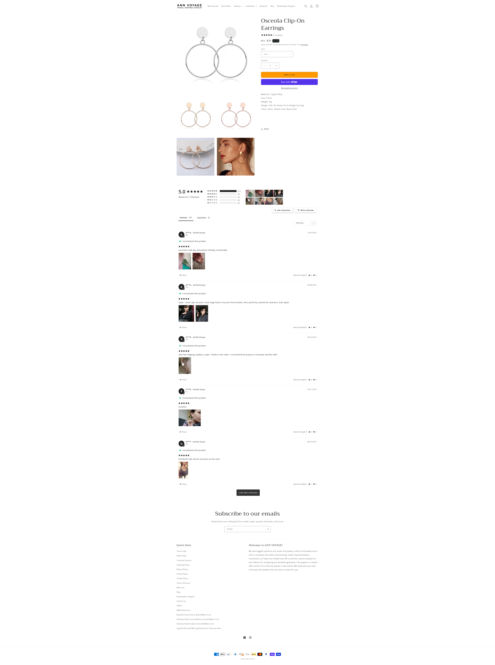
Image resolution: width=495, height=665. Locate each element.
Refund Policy (182, 569)
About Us (180, 588)
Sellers (179, 606)
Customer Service (184, 560)
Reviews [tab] (183, 217)
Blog (178, 592)
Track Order (182, 551)
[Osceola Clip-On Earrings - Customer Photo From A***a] (269, 193)
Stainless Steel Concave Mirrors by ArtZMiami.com (198, 619)
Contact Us (181, 601)
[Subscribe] (268, 529)
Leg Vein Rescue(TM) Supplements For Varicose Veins (199, 628)
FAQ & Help (181, 556)
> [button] (248, 492)
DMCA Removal (183, 610)
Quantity (264, 60)
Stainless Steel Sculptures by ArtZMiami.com (195, 624)
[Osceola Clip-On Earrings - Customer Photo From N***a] (278, 201)
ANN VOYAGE (250, 659)
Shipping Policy (183, 565)
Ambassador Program (186, 597)
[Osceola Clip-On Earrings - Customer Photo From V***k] (250, 201)
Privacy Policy (182, 574)
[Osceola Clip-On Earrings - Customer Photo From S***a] (250, 193)
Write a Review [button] (307, 210)
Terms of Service (184, 583)
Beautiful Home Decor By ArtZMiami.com (194, 615)
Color (263, 49)
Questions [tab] (201, 217)
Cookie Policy (182, 578)
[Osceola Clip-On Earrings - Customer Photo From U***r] (269, 201)
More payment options (289, 88)
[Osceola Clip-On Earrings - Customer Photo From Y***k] (259, 201)
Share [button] (266, 129)
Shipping (304, 44)
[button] (238, 6)
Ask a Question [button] (283, 210)
